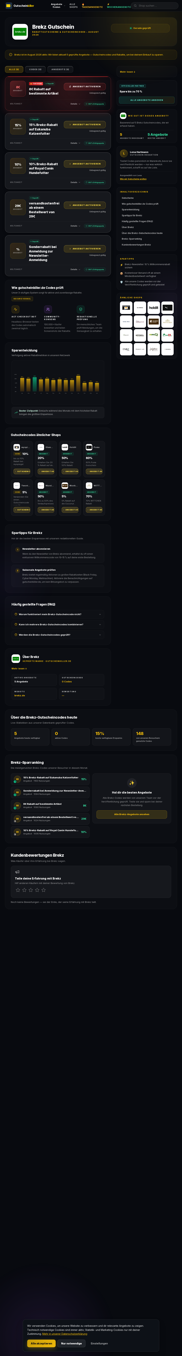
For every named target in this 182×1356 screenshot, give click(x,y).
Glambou (50, 447)
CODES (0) (35, 69)
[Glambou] (140, 307)
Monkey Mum (73, 485)
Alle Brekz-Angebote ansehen (131, 814)
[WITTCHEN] (167, 321)
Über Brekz (128, 227)
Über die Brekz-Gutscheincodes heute (142, 233)
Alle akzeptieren (41, 1343)
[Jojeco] (154, 349)
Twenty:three (25, 485)
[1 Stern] (18, 890)
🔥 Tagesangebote (92, 5)
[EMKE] (126, 349)
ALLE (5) (14, 69)
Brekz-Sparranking (132, 238)
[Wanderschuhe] (140, 321)
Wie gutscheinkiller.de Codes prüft (140, 203)
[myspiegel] (126, 307)
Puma (97, 447)
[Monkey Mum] (154, 321)
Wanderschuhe (50, 485)
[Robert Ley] (140, 349)
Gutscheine (128, 198)
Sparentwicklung (130, 209)
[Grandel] (167, 349)
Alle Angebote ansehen (146, 100)
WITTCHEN (98, 485)
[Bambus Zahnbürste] (126, 335)
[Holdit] (154, 307)
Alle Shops (73, 5)
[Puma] (167, 307)
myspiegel (25, 447)
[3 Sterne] (31, 890)
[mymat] (154, 335)
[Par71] (167, 335)
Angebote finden (56, 5)
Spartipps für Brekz (132, 215)
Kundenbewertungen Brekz (136, 244)
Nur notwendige (71, 1343)
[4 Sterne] (37, 890)
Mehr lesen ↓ (19, 668)
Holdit (72, 447)
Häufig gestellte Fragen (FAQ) (137, 221)
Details (74, 104)
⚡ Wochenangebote (119, 5)
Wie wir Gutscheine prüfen (133, 179)
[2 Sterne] (24, 890)
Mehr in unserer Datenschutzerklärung (64, 1333)
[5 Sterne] (44, 890)
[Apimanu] (140, 335)
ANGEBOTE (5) (60, 69)
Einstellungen (99, 1343)
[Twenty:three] (126, 321)
